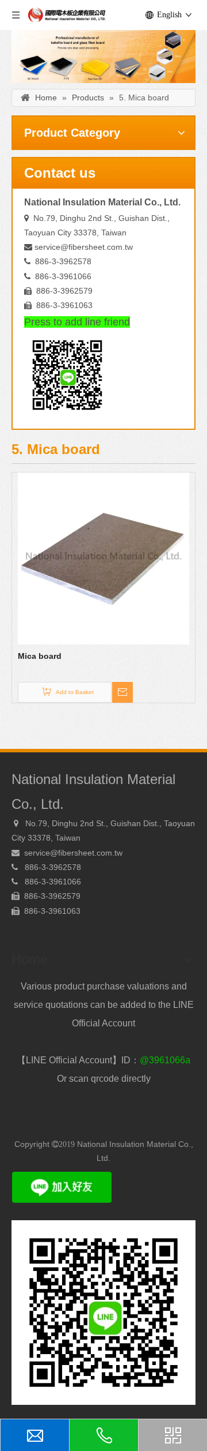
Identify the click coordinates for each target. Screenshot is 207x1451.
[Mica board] (103, 558)
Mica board (40, 656)
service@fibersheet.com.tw (83, 247)
